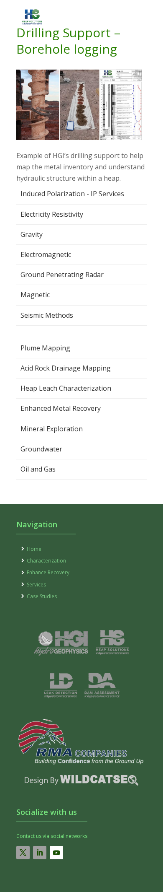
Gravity (31, 234)
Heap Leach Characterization (65, 388)
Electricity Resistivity (51, 214)
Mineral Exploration (51, 428)
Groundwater (41, 449)
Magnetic (35, 294)
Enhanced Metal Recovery (60, 408)
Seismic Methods (46, 315)
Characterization (46, 560)
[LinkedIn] (39, 852)
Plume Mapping (45, 348)
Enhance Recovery (48, 572)
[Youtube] (56, 852)
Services (36, 584)
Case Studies (42, 596)
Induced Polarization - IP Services (72, 193)
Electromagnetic (45, 254)
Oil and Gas (38, 469)
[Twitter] (23, 852)
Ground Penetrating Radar (62, 274)
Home (34, 548)
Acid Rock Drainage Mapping (65, 368)
